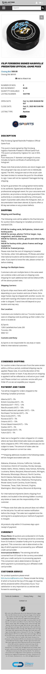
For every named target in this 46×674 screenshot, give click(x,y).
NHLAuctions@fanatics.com (12, 578)
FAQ (39, 596)
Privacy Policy (28, 596)
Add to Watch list (24, 78)
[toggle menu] (4, 8)
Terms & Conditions (12, 596)
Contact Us (23, 601)
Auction (26, 111)
